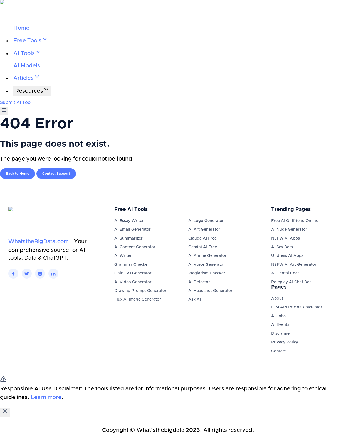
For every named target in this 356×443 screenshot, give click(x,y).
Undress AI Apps (287, 256)
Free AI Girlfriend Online (294, 221)
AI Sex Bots (282, 247)
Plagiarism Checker (206, 273)
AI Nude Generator (289, 230)
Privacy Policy (284, 342)
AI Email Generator (132, 230)
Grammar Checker (131, 265)
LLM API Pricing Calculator (296, 307)
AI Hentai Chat (285, 273)
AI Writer (123, 256)
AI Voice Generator (206, 265)
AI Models (26, 65)
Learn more (46, 397)
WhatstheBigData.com (38, 241)
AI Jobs (278, 316)
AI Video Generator (133, 282)
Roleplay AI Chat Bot (291, 282)
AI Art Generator (204, 230)
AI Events (280, 325)
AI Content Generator (134, 247)
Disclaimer (281, 334)
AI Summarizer (128, 238)
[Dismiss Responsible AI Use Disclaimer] (5, 412)
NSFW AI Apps (285, 238)
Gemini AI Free (202, 247)
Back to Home (17, 173)
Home (21, 28)
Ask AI (194, 299)
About (277, 299)
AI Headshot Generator (210, 291)
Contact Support (56, 173)
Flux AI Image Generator (137, 299)
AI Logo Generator (206, 221)
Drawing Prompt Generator (140, 291)
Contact (278, 351)
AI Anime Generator (207, 256)
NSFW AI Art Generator (294, 265)
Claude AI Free (202, 238)
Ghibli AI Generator (133, 273)
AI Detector (199, 282)
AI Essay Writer (129, 221)
